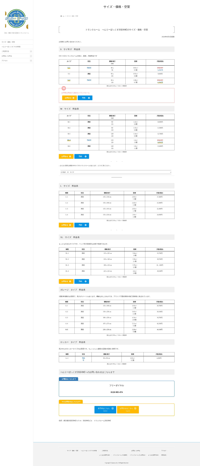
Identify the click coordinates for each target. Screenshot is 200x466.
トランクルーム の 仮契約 (120, 455)
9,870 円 (160, 142)
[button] (69, 97)
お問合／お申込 (7, 56)
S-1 (69, 68)
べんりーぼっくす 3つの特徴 (11, 46)
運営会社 (163, 455)
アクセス (5, 60)
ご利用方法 (5, 51)
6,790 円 (160, 82)
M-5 (69, 140)
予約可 (89, 68)
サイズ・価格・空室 (8, 42)
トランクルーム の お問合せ (137, 455)
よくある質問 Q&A (104, 455)
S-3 (69, 80)
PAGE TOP (194, 450)
